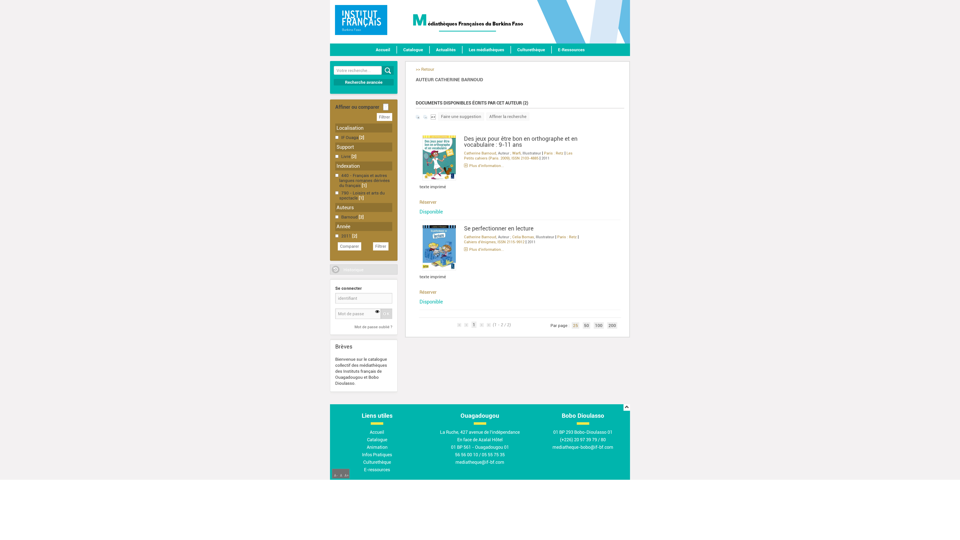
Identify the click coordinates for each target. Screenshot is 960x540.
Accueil (383, 49)
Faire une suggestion (461, 116)
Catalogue (413, 49)
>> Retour (425, 69)
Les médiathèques (486, 49)
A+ (346, 476)
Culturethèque (531, 49)
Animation (377, 447)
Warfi (516, 153)
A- (336, 476)
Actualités (446, 49)
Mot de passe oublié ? (373, 327)
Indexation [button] (348, 166)
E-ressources (377, 469)
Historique (354, 269)
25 (575, 325)
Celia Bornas (523, 237)
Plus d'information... (486, 166)
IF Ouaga (350, 137)
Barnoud (350, 217)
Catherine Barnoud (480, 153)
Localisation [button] (350, 128)
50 (586, 325)
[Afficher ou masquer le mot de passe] (377, 312)
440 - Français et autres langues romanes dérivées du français (364, 180)
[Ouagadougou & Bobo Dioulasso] (361, 20)
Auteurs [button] (345, 207)
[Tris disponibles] (433, 116)
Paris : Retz (554, 153)
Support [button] (345, 147)
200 (612, 325)
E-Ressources (571, 49)
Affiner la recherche (507, 116)
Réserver (428, 202)
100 (598, 325)
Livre (346, 156)
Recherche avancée (363, 82)
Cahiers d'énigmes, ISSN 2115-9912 (494, 242)
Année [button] (343, 227)
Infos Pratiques (377, 454)
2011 (346, 236)
